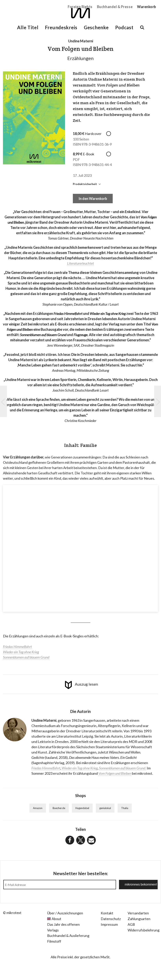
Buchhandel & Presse (115, 7)
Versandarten (138, 913)
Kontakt (107, 913)
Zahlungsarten (139, 919)
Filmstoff (54, 941)
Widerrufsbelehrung (143, 930)
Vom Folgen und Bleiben (114, 773)
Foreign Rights (80, 7)
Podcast (124, 27)
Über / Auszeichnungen (65, 913)
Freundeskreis (61, 27)
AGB (131, 924)
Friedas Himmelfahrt (45, 768)
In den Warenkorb (93, 198)
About (56, 919)
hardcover (109, 133)
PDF (109, 154)
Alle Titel (27, 27)
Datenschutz (111, 919)
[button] (69, 840)
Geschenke (96, 27)
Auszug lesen (86, 684)
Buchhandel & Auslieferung (68, 935)
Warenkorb (146, 7)
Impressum (109, 924)
